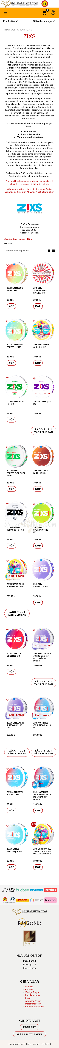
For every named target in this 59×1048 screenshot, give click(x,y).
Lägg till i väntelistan (43, 430)
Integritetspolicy (33, 1003)
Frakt (27, 998)
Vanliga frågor (32, 992)
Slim (29, 239)
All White (21, 30)
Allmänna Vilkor (33, 1001)
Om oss (29, 986)
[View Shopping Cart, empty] (44, 13)
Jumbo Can (10, 239)
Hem (6, 30)
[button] (7, 264)
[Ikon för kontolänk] (53, 12)
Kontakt (29, 989)
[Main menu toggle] (5, 13)
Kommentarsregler (34, 1006)
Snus (13, 30)
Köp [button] (11, 306)
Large (22, 239)
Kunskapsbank (32, 995)
